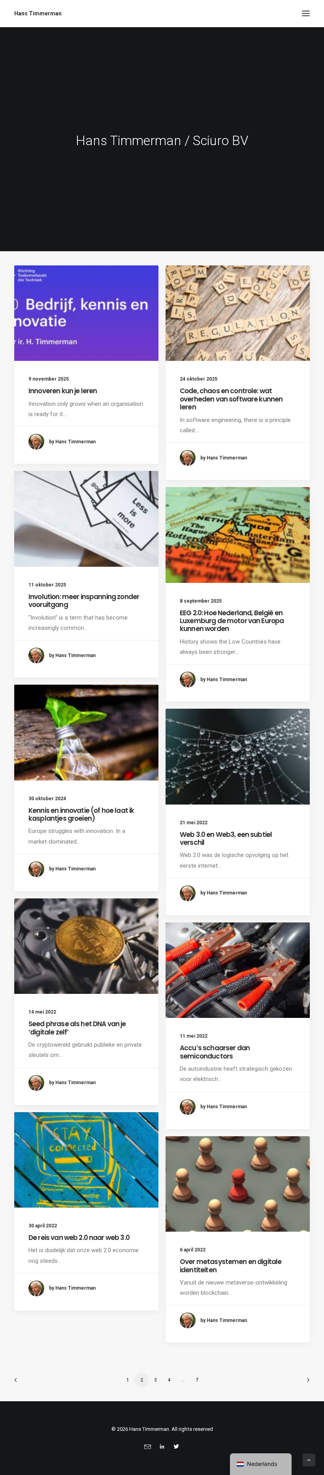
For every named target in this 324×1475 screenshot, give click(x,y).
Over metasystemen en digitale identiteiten (230, 1265)
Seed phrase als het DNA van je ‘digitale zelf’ (77, 1027)
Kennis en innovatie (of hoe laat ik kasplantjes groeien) (81, 814)
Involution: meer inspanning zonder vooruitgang (83, 600)
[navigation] (261, 1464)
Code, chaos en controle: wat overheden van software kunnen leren (231, 399)
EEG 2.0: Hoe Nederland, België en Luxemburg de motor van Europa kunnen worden (232, 621)
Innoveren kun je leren (62, 391)
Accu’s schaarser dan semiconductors (215, 1052)
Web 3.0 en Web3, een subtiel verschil (226, 838)
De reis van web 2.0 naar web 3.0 (79, 1237)
